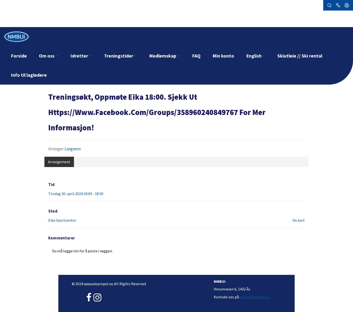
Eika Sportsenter (62, 220)
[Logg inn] (346, 5)
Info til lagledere (29, 75)
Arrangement (59, 161)
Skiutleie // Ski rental (299, 56)
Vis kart (298, 220)
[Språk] (338, 5)
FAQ (196, 56)
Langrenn (73, 148)
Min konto (223, 56)
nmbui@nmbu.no (254, 297)
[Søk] (329, 5)
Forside (19, 56)
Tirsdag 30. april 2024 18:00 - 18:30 (75, 193)
